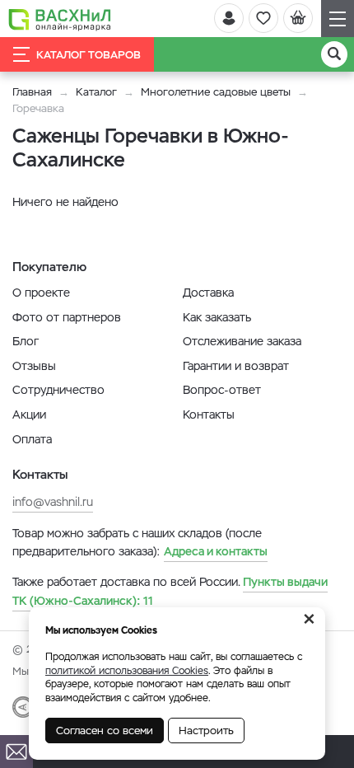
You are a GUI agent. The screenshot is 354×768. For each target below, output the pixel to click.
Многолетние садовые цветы (216, 92)
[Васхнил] (59, 19)
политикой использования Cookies (126, 670)
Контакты (209, 414)
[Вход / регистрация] (229, 18)
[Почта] (16, 751)
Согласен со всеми (104, 731)
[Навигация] (337, 18)
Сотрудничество (58, 389)
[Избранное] (263, 18)
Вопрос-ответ (222, 389)
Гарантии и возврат (236, 365)
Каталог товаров (88, 55)
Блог (25, 341)
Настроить (206, 731)
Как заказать (217, 317)
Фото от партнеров (66, 317)
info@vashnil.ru (52, 501)
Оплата (32, 439)
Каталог (96, 92)
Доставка (208, 292)
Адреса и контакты (216, 551)
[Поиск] (334, 54)
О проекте (41, 292)
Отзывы (34, 365)
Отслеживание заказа (242, 341)
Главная (32, 92)
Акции (29, 414)
